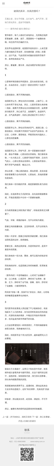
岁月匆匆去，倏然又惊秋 (21, 417)
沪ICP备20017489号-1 (27, 445)
